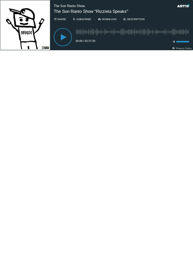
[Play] (63, 37)
